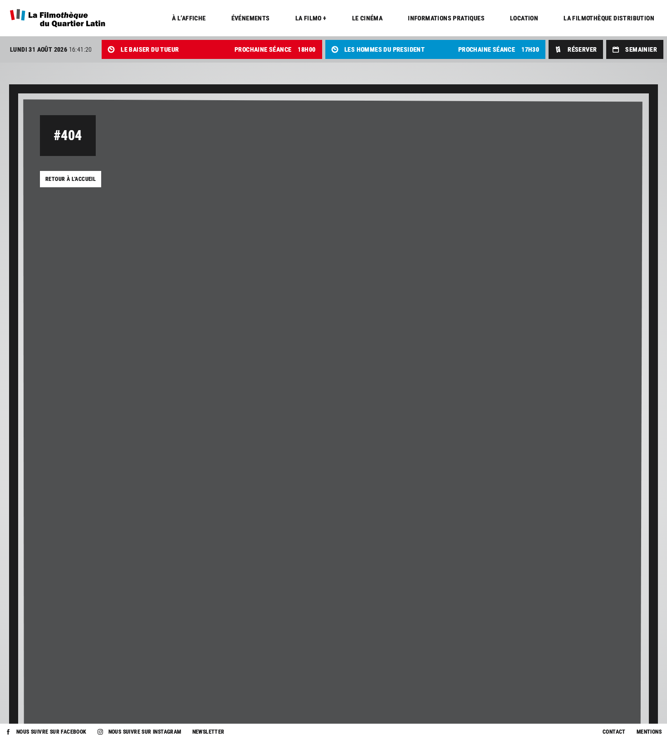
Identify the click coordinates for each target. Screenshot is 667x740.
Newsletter (208, 732)
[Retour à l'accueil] (57, 18)
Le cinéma (367, 18)
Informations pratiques (446, 18)
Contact (614, 732)
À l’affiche (189, 18)
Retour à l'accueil (70, 179)
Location (524, 18)
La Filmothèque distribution (609, 18)
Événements (250, 18)
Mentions (649, 732)
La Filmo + (311, 18)
